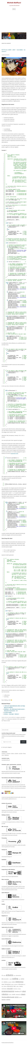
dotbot (13, 982)
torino (17, 997)
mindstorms (15, 988)
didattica (6, 982)
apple (4, 975)
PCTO (18, 719)
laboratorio (10, 986)
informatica (21, 984)
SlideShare (6, 755)
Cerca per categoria (7, 747)
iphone (5, 986)
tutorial (20, 997)
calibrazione (9, 719)
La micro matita (8, 712)
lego (15, 986)
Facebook (4, 753)
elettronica (19, 982)
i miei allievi (22, 717)
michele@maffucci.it (6, 760)
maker (17, 986)
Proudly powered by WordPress (7, 1042)
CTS (2, 982)
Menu (14, 8)
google (12, 984)
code (11, 978)
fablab (3, 984)
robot (21, 719)
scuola (13, 994)
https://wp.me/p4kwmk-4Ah (16, 264)
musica (19, 988)
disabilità (9, 981)
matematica (4, 988)
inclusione (16, 984)
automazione (18, 975)
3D (2, 975)
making (21, 986)
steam (23, 994)
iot (24, 984)
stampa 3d (18, 994)
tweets (4, 999)
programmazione (8, 991)
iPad (2, 986)
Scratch (9, 994)
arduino (18, 717)
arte (14, 975)
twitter (8, 999)
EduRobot (15, 719)
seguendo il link (14, 453)
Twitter (12, 753)
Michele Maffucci (14, 3)
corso (22, 979)
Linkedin (16, 753)
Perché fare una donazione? (20, 788)
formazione (8, 984)
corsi (19, 978)
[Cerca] (24, 729)
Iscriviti (23, 741)
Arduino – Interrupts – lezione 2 (11, 714)
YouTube (20, 753)
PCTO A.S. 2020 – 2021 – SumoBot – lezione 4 (14, 50)
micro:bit (10, 988)
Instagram (8, 753)
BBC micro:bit (5, 979)
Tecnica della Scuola (8, 997)
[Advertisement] (14, 21)
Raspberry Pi (18, 991)
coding (15, 978)
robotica (5, 994)
